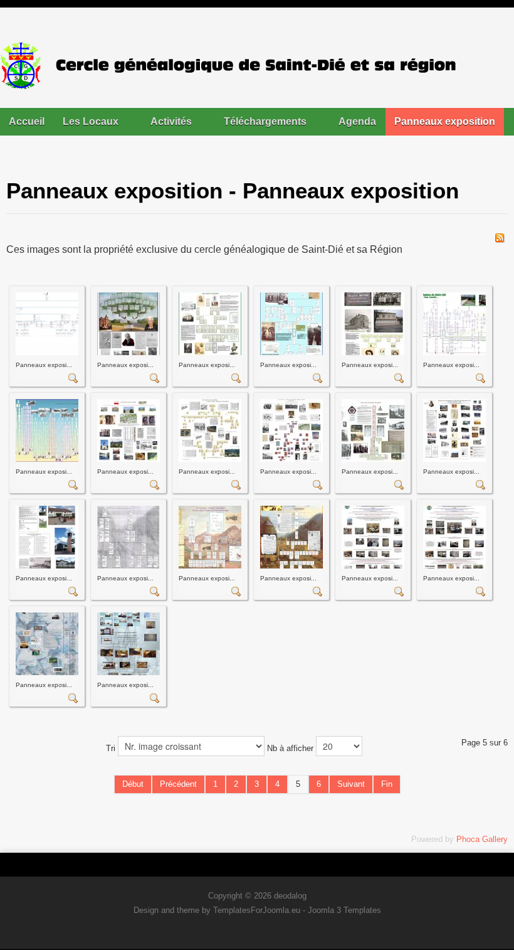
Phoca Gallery (482, 839)
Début (133, 784)
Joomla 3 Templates (344, 910)
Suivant (351, 784)
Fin (386, 784)
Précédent (178, 784)
